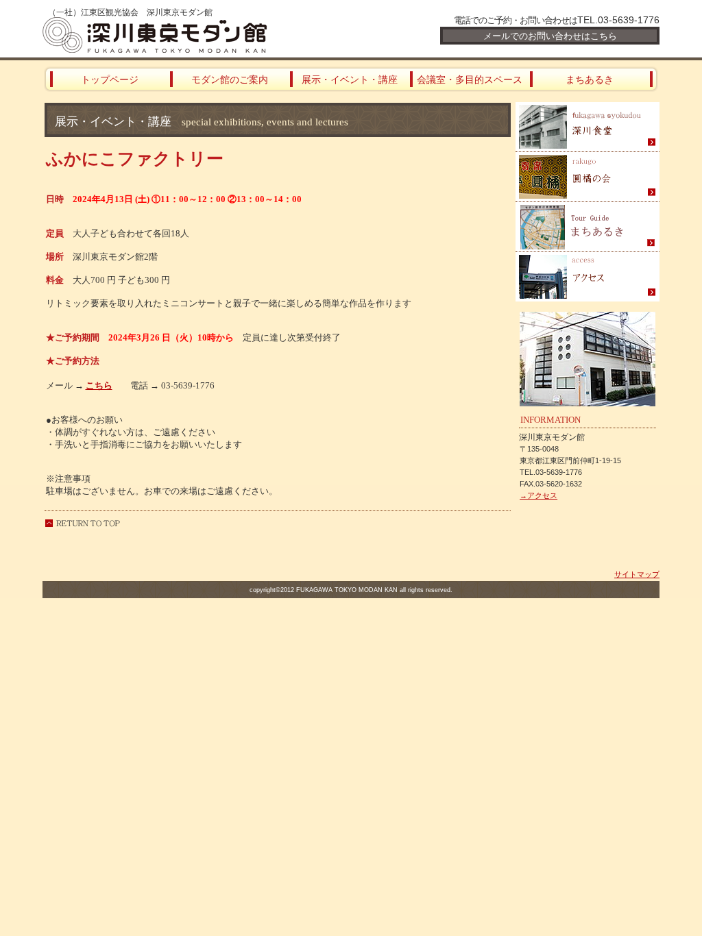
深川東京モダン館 (207, 35)
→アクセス (538, 495)
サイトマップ (636, 574)
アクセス (587, 276)
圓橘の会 (587, 177)
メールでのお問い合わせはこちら (550, 36)
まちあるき (587, 227)
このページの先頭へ (82, 523)
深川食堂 (587, 127)
